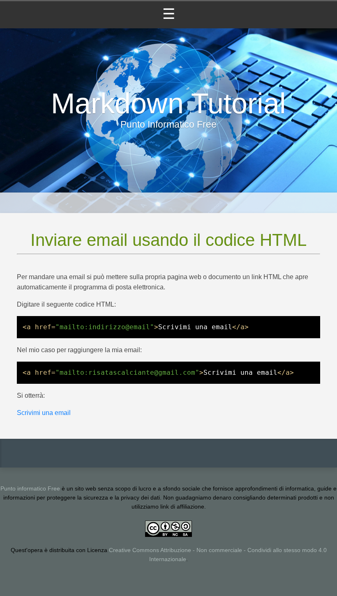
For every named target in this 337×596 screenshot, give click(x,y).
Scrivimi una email (44, 412)
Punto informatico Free (30, 489)
